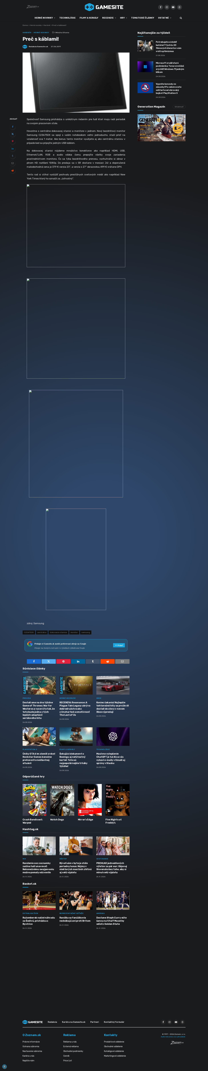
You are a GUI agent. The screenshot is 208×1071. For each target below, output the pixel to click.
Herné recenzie (67, 698)
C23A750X (29, 632)
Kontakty (110, 1035)
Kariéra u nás (28, 1056)
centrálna (41, 632)
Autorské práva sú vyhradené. (173, 1037)
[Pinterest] (12, 141)
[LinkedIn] (12, 148)
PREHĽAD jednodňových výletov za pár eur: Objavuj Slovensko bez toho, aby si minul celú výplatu (111, 868)
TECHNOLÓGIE (67, 18)
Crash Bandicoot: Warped (33, 821)
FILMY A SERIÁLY (89, 18)
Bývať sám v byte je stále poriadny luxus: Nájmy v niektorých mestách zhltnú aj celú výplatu (75, 868)
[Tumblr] (12, 156)
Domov (25, 25)
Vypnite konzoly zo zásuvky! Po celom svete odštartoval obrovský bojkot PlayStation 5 (168, 88)
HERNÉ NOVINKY (44, 18)
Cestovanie (102, 859)
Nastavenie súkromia (32, 1051)
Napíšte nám (28, 1060)
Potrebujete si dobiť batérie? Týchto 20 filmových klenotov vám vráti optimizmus (168, 46)
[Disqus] (76, 969)
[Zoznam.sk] (178, 1044)
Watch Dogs (57, 819)
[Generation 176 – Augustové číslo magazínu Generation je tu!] (162, 127)
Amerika (100, 913)
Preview (27, 698)
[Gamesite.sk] (104, 7)
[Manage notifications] (4, 1066)
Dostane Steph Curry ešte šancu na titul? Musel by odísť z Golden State (111, 920)
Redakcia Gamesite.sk (38, 47)
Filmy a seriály (67, 749)
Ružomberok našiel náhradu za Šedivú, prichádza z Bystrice (39, 920)
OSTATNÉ (163, 18)
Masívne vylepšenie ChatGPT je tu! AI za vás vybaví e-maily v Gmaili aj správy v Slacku (110, 758)
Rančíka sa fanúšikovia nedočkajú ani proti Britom (74, 919)
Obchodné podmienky (73, 1051)
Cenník (66, 1056)
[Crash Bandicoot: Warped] (35, 800)
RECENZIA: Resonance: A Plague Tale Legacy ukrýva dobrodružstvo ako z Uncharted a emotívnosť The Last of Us (74, 708)
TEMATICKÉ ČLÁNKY (142, 18)
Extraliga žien (30, 913)
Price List (67, 1060)
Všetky (63, 859)
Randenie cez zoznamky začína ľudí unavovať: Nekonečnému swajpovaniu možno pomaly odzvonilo (38, 868)
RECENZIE (108, 18)
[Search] (180, 18)
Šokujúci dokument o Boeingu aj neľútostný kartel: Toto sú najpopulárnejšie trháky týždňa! (73, 760)
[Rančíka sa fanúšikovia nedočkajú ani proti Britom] (76, 900)
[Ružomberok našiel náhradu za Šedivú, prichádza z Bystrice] (39, 900)
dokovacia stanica (58, 632)
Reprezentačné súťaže (71, 913)
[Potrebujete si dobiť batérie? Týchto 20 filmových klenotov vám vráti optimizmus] (145, 45)
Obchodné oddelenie (113, 1046)
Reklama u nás (70, 1042)
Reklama (69, 1035)
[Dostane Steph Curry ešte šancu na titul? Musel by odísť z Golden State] (113, 900)
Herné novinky (36, 25)
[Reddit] (12, 170)
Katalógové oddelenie (114, 1051)
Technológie (103, 749)
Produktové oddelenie (114, 1042)
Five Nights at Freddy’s (114, 821)
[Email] (12, 163)
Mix (24, 859)
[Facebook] (12, 127)
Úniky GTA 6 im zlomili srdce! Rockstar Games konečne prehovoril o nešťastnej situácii (39, 758)
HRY (122, 18)
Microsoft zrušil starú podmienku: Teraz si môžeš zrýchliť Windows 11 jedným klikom (170, 67)
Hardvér (47, 25)
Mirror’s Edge (85, 819)
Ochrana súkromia (31, 1046)
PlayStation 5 (30, 749)
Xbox (98, 698)
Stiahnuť (179, 107)
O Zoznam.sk (32, 1035)
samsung (85, 632)
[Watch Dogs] (62, 800)
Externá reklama (71, 1046)
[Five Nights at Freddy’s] (118, 800)
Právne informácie (31, 1042)
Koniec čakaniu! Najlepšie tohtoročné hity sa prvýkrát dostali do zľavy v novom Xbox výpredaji (112, 707)
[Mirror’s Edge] (90, 800)
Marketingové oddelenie (115, 1056)
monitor (74, 632)
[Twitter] (12, 134)
